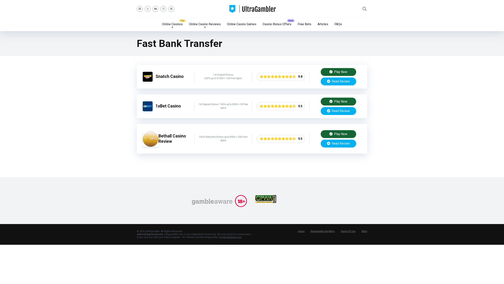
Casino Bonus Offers (277, 24)
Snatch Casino (170, 76)
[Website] (171, 9)
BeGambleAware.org (230, 237)
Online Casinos (172, 24)
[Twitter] (148, 9)
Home (301, 231)
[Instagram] (163, 9)
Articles (323, 24)
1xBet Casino (168, 106)
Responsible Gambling (322, 231)
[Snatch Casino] (148, 80)
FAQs (338, 24)
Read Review (340, 81)
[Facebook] (140, 9)
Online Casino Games (241, 24)
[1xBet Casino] (148, 110)
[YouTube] (155, 9)
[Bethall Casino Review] (150, 146)
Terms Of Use (348, 231)
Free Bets (304, 24)
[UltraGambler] (252, 9)
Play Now (340, 72)
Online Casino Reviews (205, 24)
